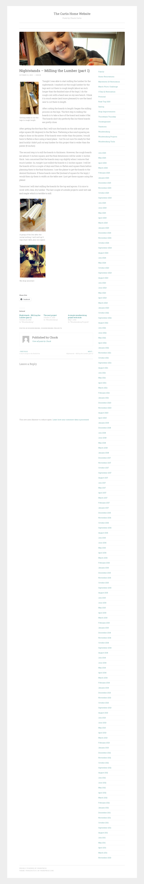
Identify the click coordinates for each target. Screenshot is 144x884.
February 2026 (104, 173)
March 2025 (103, 223)
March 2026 (103, 168)
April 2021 (102, 383)
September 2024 (105, 248)
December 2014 (104, 633)
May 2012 (102, 787)
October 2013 (103, 703)
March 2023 (103, 303)
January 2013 (103, 748)
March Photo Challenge (108, 86)
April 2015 (102, 613)
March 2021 (102, 388)
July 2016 (102, 538)
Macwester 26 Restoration (109, 82)
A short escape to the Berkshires (29, 352)
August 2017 (103, 478)
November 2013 (104, 698)
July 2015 (102, 598)
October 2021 (103, 358)
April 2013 (102, 733)
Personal (102, 96)
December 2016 (104, 513)
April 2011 (102, 848)
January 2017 (103, 508)
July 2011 (102, 837)
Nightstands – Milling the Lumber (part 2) (29, 316)
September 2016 (104, 528)
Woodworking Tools (106, 141)
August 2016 (103, 533)
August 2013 (103, 713)
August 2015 (103, 593)
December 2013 (104, 693)
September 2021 (104, 363)
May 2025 (102, 213)
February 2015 (104, 623)
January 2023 (103, 308)
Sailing (101, 107)
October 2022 (103, 313)
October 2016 (103, 523)
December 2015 (104, 573)
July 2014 (102, 658)
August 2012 (103, 773)
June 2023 (102, 288)
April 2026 (102, 163)
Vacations (102, 126)
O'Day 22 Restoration (106, 92)
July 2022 (102, 328)
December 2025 (104, 183)
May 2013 (102, 728)
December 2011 (104, 812)
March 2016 (103, 558)
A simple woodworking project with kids (77, 316)
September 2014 (104, 648)
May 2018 (102, 443)
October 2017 (103, 468)
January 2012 (103, 808)
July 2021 (102, 373)
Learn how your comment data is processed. (71, 419)
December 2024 (104, 233)
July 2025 (102, 203)
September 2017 (104, 473)
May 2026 (102, 158)
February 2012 (104, 803)
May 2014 (102, 668)
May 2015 (102, 608)
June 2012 (102, 783)
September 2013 (104, 708)
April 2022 (102, 343)
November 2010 (104, 858)
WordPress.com (47, 871)
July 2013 (102, 718)
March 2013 (102, 738)
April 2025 (102, 218)
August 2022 (103, 323)
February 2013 (104, 743)
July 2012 (102, 778)
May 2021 (102, 378)
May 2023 (102, 293)
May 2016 (102, 548)
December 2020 (104, 403)
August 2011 (103, 833)
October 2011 (103, 823)
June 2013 (102, 723)
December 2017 (104, 458)
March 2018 (103, 448)
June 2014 (102, 663)
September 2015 (104, 588)
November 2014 (104, 638)
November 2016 (104, 518)
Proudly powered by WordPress (33, 868)
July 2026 (102, 153)
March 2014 (102, 678)
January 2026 (103, 178)
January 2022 (103, 348)
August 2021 (103, 368)
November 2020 (104, 408)
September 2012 (104, 768)
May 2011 (102, 843)
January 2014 (103, 688)
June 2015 (102, 603)
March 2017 (102, 498)
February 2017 (104, 503)
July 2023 (102, 283)
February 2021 (104, 393)
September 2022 (105, 318)
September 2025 (105, 198)
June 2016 (102, 543)
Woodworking (34, 328)
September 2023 (105, 273)
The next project (50, 315)
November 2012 (104, 758)
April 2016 (102, 553)
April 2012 (102, 793)
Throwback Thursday (107, 117)
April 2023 (102, 298)
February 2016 (104, 563)
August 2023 (103, 278)
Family (101, 71)
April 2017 (102, 493)
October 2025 (103, 193)
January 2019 (103, 423)
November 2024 (104, 238)
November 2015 (104, 578)
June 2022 (102, 333)
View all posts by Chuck (41, 341)
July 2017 (102, 483)
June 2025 (102, 208)
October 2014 (103, 643)
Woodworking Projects (51, 328)
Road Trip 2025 (104, 101)
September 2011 (104, 828)
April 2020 (102, 418)
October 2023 (103, 268)
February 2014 (104, 683)
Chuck (38, 75)
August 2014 (103, 653)
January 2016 (103, 568)
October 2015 (103, 583)
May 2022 (102, 338)
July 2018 (102, 433)
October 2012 (103, 763)
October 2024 (103, 243)
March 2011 (102, 853)
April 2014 (102, 673)
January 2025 (103, 228)
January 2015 (103, 628)
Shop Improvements (106, 111)
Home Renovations (106, 76)
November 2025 (104, 188)
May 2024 (102, 263)
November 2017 (104, 463)
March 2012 (102, 798)
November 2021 (104, 353)
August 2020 (103, 413)
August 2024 (103, 253)
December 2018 (104, 428)
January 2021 (103, 398)
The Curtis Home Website (72, 14)
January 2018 (103, 453)
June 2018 (102, 438)
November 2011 (104, 818)
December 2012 (104, 753)
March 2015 (102, 618)
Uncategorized (104, 121)
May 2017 (102, 488)
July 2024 (102, 258)
